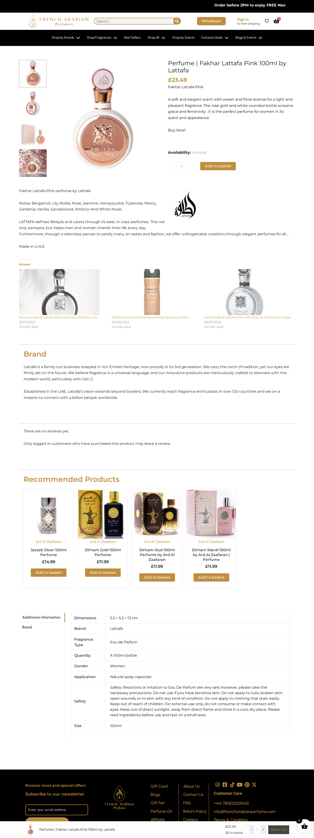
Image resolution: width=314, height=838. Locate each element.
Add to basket (218, 166)
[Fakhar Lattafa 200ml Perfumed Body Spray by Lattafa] (156, 292)
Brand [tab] (27, 627)
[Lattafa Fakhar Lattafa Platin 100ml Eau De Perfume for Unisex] (248, 292)
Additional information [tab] (41, 617)
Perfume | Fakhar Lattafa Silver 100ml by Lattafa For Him (58, 317)
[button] (185, 181)
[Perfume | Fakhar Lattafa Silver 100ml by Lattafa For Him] (63, 292)
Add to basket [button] (48, 572)
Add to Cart (279, 830)
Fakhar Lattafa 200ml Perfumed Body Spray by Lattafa (150, 317)
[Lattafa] (185, 205)
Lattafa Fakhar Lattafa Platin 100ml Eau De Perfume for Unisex (247, 317)
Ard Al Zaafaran (49, 542)
